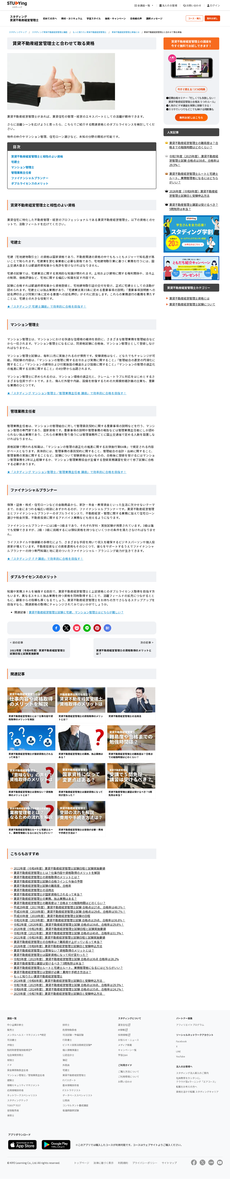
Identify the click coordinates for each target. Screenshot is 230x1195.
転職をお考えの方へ (186, 1086)
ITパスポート (69, 1080)
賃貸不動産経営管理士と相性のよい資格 (37, 156)
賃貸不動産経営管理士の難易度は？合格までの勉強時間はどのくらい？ (60, 903)
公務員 (66, 1100)
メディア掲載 (125, 1045)
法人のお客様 (169, 5)
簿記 (65, 1060)
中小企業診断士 (15, 1024)
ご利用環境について (128, 1076)
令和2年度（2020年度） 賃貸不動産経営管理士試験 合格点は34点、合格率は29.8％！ (69, 924)
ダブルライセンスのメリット (30, 183)
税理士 (10, 1060)
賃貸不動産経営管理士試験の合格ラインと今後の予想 (48, 881)
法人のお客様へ (184, 1066)
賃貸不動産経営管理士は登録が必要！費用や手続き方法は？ (52, 972)
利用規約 (123, 1163)
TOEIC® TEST (14, 1105)
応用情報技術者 (15, 1090)
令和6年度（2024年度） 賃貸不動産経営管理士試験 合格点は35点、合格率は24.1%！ (69, 989)
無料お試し (212, 18)
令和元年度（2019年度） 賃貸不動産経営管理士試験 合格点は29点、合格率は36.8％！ (69, 920)
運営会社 (123, 1024)
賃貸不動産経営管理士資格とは (189, 298)
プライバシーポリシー (144, 1163)
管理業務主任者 (21, 172)
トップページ (81, 1163)
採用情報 (123, 1035)
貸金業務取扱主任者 (17, 1070)
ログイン (214, 5)
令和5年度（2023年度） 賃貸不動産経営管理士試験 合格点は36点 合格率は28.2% (66, 959)
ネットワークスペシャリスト (22, 1095)
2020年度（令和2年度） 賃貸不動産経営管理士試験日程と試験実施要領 (60, 929)
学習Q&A (123, 1055)
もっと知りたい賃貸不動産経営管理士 (38, 976)
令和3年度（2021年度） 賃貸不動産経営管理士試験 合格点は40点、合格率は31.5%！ (69, 933)
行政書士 (67, 1040)
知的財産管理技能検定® (19, 1050)
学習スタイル (94, 18)
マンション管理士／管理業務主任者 (26, 1075)
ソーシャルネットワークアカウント (194, 1035)
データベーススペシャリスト (78, 1095)
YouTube (180, 1056)
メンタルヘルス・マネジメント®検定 (26, 1035)
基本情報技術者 (71, 1085)
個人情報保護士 (71, 1050)
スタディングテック (17, 1100)
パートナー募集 (184, 1018)
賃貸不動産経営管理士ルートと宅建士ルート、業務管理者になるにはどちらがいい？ (68, 967)
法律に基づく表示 (103, 1163)
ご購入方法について (128, 1071)
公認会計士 (68, 1055)
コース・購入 (194, 18)
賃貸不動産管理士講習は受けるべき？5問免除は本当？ (49, 963)
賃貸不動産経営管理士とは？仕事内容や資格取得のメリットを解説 (57, 872)
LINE (178, 1051)
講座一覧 (12, 1018)
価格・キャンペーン (115, 18)
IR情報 (121, 1029)
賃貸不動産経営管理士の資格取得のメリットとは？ (47, 877)
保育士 (10, 1115)
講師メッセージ (154, 18)
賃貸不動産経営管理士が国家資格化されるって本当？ (48, 894)
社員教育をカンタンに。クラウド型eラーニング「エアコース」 (196, 1079)
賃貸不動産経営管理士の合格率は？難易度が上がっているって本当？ (58, 942)
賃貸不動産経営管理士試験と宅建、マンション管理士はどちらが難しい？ (76, 612)
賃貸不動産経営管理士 (74, 1075)
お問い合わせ (193, 5)
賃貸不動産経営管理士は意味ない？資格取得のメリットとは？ (54, 950)
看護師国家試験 (71, 1110)
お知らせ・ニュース (128, 1040)
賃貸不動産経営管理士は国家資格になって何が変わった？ (51, 955)
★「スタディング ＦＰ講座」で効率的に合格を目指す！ (45, 558)
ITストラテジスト (72, 1090)
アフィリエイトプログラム (190, 1024)
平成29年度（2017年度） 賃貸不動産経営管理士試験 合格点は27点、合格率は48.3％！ (70, 907)
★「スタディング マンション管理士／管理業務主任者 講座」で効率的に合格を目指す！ (66, 393)
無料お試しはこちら (191, 117)
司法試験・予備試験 (73, 1035)
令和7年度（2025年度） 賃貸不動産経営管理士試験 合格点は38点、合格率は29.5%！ (69, 985)
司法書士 (12, 1040)
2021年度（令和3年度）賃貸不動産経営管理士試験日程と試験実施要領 (59, 937)
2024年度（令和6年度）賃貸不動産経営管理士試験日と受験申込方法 (59, 980)
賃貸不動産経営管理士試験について (192, 304)
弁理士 (10, 1045)
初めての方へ (50, 18)
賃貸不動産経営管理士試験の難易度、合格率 (42, 885)
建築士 (10, 1080)
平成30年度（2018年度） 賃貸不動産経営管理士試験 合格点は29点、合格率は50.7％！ (70, 911)
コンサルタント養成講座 (75, 1105)
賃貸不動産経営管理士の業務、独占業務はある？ (45, 898)
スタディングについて (129, 1018)
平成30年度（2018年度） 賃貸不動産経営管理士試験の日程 (52, 916)
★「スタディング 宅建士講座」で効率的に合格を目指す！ (46, 306)
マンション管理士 (22, 167)
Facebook (181, 1041)
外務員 (66, 1065)
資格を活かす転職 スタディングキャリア (197, 1091)
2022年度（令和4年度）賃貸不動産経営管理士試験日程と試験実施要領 (59, 868)
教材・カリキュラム (71, 18)
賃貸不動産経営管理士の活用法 (34, 890)
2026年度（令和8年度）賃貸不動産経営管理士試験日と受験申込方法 (58, 946)
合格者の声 (136, 18)
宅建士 (15, 162)
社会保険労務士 (15, 1055)
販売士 (10, 1029)
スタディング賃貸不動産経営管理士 (24, 18)
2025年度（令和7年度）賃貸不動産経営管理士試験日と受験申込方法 (59, 993)
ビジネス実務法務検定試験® (77, 1045)
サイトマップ (169, 1163)
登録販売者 (13, 1110)
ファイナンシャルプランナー (30, 178)
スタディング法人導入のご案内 (192, 1073)
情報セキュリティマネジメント (23, 1085)
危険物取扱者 (70, 1029)
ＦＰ (9, 1065)
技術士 (66, 1024)
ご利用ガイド (125, 1065)
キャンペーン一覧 (127, 1050)
